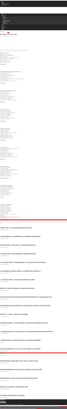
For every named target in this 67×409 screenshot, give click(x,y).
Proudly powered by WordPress (5, 404)
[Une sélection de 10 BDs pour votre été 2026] (2, 393)
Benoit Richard (14, 36)
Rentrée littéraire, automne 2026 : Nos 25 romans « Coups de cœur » (19, 360)
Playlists (4, 18)
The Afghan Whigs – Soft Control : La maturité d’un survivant (17, 245)
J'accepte (62, 406)
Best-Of (3, 29)
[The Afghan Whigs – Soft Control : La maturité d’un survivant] (2, 242)
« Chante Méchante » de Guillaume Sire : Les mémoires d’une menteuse (20, 236)
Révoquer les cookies (3, 402)
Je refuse (65, 406)
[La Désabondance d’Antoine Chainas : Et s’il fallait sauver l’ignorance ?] (2, 268)
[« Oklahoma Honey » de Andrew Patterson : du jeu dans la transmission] (2, 337)
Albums (4, 16)
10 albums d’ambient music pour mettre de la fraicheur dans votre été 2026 (21, 369)
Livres (4, 24)
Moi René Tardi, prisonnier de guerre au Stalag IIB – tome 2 (9, 216)
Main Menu (2, 31)
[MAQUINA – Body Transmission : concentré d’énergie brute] (2, 285)
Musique (3, 15)
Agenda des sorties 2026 (6, 20)
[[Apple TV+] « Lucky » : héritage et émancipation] (2, 311)
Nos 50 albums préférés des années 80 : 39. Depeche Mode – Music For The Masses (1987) (25, 305)
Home (2, 1)
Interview (4, 22)
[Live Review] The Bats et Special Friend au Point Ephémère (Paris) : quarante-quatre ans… (26, 297)
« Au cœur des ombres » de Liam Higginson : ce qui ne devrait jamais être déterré (23, 262)
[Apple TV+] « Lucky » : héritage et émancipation (14, 314)
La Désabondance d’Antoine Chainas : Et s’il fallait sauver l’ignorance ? (20, 271)
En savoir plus (1, 407)
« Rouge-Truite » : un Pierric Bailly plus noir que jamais (16, 227)
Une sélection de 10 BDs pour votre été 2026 (12, 395)
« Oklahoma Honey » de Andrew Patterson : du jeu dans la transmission (20, 340)
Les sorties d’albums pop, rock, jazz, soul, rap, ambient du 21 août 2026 (20, 348)
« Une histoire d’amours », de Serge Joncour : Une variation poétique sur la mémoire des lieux (26, 331)
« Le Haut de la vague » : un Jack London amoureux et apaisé (17, 279)
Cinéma (3, 25)
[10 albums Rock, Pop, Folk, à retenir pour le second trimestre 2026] (2, 375)
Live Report (4, 17)
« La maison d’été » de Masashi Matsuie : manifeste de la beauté (18, 253)
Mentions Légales (4, 4)
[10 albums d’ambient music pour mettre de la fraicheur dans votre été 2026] (2, 367)
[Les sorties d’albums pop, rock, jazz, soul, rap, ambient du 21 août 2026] (2, 346)
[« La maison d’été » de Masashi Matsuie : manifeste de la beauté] (2, 251)
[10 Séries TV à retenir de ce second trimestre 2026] (2, 384)
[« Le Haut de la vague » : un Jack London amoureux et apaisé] (2, 277)
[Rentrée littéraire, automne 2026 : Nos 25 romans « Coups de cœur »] (2, 358)
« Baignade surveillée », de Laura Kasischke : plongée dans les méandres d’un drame (24, 322)
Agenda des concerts (6, 21)
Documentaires (5, 23)
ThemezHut (20, 404)
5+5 (3, 19)
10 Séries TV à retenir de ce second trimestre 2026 (14, 386)
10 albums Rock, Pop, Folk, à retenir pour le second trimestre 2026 (19, 378)
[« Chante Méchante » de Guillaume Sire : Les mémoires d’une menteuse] (2, 234)
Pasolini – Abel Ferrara (3, 217)
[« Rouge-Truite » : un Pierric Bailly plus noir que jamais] (2, 225)
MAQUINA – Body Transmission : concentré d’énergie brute (17, 288)
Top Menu (1, 6)
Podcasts (3, 28)
